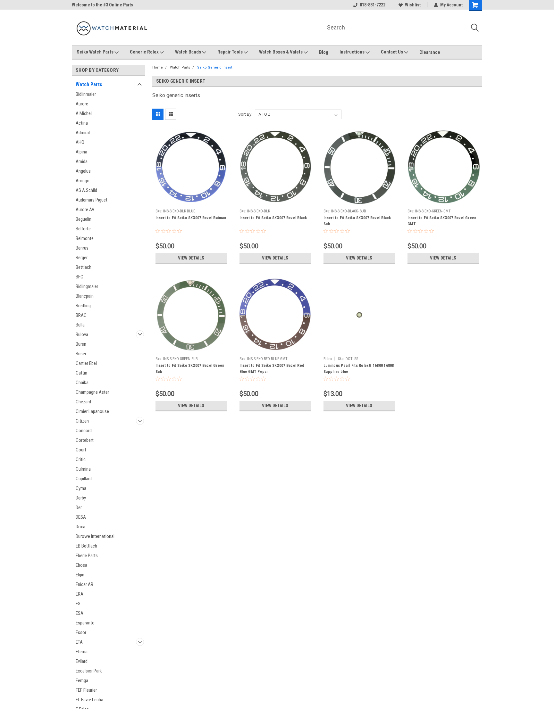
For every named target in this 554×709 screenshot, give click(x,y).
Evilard (82, 661)
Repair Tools (230, 52)
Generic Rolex (145, 52)
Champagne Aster (92, 392)
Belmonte (85, 238)
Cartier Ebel (86, 363)
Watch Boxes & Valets (281, 52)
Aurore (82, 104)
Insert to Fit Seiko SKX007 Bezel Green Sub (189, 368)
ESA (79, 613)
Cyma (81, 488)
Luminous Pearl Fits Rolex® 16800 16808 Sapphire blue (358, 368)
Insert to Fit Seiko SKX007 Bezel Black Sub (357, 221)
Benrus (82, 248)
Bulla (80, 325)
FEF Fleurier (86, 690)
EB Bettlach (86, 546)
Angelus (83, 171)
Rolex (327, 359)
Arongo (82, 181)
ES (78, 603)
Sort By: (245, 114)
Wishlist (413, 4)
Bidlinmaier (86, 94)
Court (81, 450)
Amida (82, 161)
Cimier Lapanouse (92, 411)
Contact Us (392, 52)
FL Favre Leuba (89, 700)
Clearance (429, 52)
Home (157, 67)
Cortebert (85, 440)
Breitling (83, 306)
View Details (191, 257)
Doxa (80, 527)
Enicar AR (84, 584)
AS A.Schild (86, 190)
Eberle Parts (87, 555)
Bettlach (83, 267)
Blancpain (85, 296)
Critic (81, 459)
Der (79, 507)
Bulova (82, 334)
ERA (79, 594)
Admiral (83, 133)
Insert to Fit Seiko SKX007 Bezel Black (273, 218)
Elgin (80, 575)
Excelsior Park (89, 671)
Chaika (82, 382)
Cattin (81, 373)
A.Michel (84, 113)
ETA (79, 642)
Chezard (83, 402)
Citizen (82, 421)
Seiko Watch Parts (95, 52)
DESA (81, 517)
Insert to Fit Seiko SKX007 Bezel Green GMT (441, 221)
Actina (82, 123)
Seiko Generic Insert (214, 67)
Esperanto (85, 623)
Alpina (81, 152)
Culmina (83, 469)
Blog (323, 52)
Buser (81, 354)
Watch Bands (188, 52)
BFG (79, 277)
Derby (81, 498)
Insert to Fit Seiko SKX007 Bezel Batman (190, 218)
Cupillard (84, 479)
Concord (84, 430)
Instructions (352, 52)
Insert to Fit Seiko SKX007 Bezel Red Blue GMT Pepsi (271, 368)
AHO (80, 142)
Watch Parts (89, 84)
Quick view (191, 201)
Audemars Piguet (91, 200)
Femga (82, 680)
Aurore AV (85, 209)
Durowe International (95, 536)
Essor (81, 632)
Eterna (82, 652)
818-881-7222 (372, 4)
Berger (82, 257)
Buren (81, 344)
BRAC (81, 315)
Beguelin (83, 219)
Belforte (83, 229)
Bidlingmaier (87, 286)
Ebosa (81, 565)
